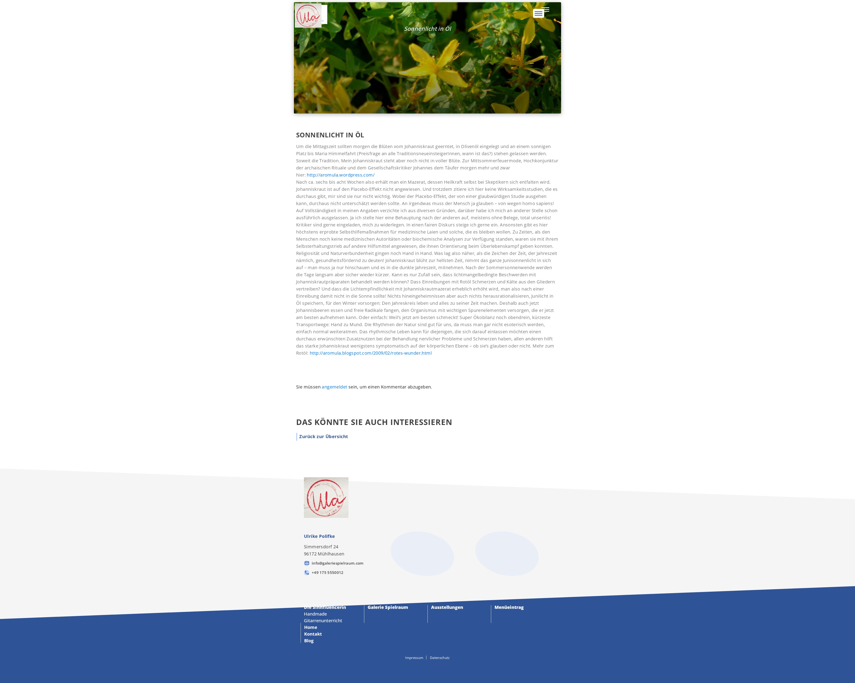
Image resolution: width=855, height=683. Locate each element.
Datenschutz (440, 657)
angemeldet (334, 387)
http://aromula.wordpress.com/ (341, 175)
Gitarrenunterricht (323, 621)
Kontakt (313, 634)
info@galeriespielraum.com (338, 563)
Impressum (414, 657)
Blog (309, 641)
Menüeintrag (509, 607)
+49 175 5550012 (328, 572)
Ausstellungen (447, 607)
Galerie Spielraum (388, 607)
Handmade (315, 614)
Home (310, 627)
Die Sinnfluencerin (325, 607)
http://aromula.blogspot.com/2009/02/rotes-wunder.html (371, 353)
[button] (323, 436)
